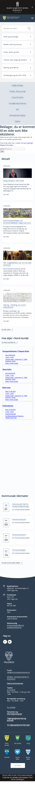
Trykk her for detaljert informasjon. (15, 777)
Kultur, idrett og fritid (11, 52)
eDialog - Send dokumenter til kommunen (18, 678)
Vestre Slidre (17, 758)
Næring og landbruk (10, 68)
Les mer (6, 194)
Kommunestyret (19, 519)
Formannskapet (19, 550)
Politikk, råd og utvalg (17, 91)
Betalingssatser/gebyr (17, 115)
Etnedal (6, 757)
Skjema (17, 121)
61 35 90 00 (11, 690)
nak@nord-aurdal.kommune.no (18, 672)
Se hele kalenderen (8, 342)
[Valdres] (9, 657)
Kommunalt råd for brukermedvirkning (20, 505)
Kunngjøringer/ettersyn (17, 103)
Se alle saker (6, 329)
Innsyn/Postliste (17, 97)
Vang (28, 743)
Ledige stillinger (17, 85)
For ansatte (11, 707)
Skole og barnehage (10, 37)
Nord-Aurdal (7, 744)
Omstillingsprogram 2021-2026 (14, 75)
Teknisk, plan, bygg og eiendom (15, 60)
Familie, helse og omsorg (12, 44)
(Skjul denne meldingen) (22, 778)
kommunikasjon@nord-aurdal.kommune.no (15, 626)
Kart (17, 109)
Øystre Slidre (28, 758)
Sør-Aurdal (17, 743)
